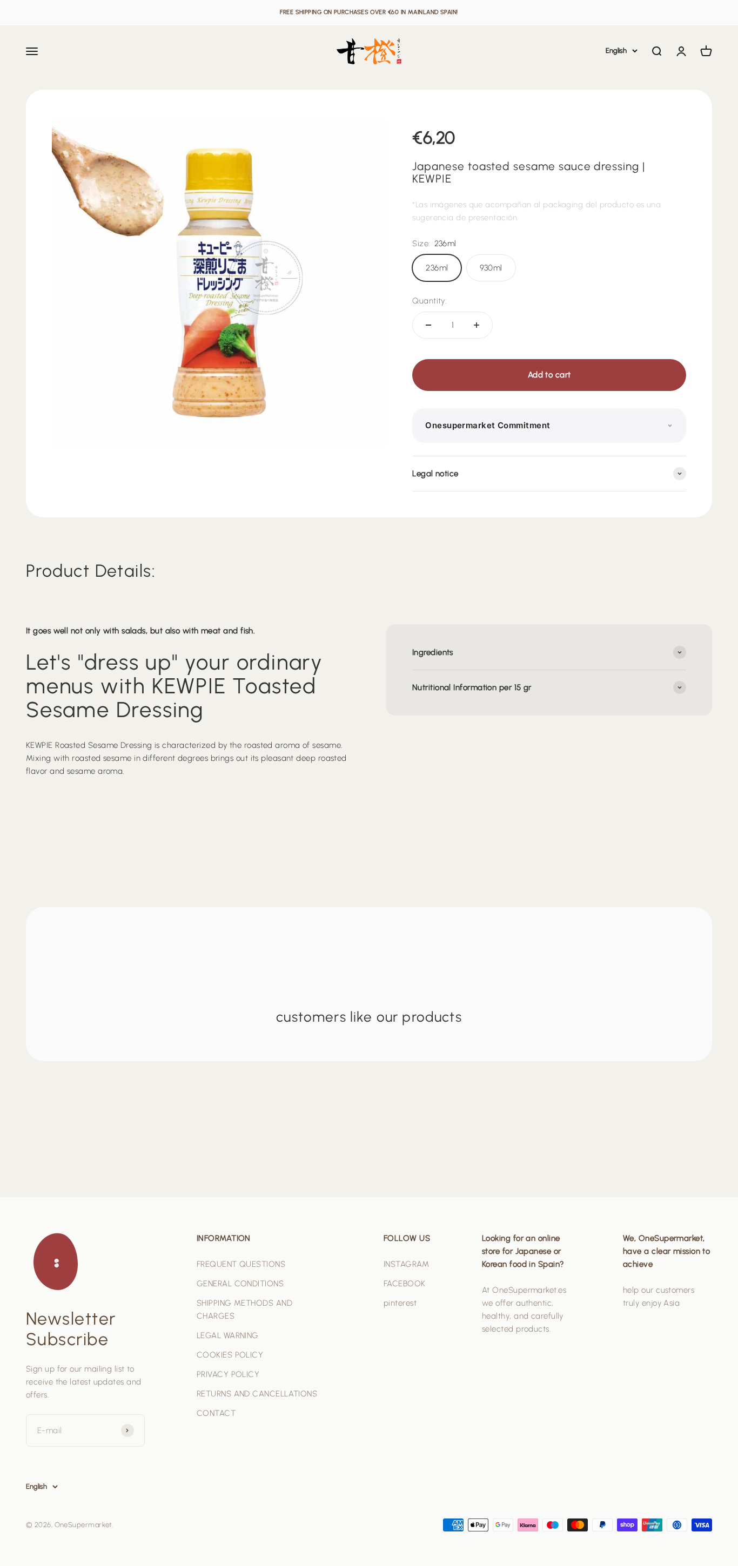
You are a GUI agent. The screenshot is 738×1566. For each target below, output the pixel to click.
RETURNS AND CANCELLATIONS (257, 1394)
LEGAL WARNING (228, 1335)
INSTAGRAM (406, 1264)
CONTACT (216, 1413)
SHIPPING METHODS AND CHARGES (244, 1309)
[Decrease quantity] (428, 325)
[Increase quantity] (476, 325)
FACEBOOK (405, 1283)
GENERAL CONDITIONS (240, 1283)
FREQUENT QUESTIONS (241, 1264)
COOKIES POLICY (230, 1355)
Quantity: (429, 301)
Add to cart (549, 375)
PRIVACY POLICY (228, 1374)
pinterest (400, 1303)
